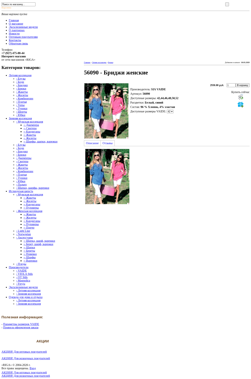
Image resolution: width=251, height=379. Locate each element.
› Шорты (21, 111)
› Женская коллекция (29, 211)
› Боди (20, 81)
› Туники (21, 108)
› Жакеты (22, 91)
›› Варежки (30, 260)
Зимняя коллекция (20, 118)
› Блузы (21, 78)
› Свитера (22, 161)
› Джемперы (23, 158)
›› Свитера (30, 128)
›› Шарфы (30, 257)
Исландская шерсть (21, 191)
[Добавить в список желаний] (240, 104)
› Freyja (20, 283)
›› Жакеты (30, 134)
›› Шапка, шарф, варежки (39, 240)
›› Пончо (29, 227)
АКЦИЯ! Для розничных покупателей (25, 358)
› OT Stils (22, 277)
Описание (92, 143)
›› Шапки (29, 247)
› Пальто (21, 184)
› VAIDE (21, 270)
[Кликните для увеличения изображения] (106, 110)
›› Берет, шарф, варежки (38, 244)
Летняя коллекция (20, 75)
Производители (18, 267)
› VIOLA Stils (24, 273)
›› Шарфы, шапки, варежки (41, 141)
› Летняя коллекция (28, 290)
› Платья (21, 101)
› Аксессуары (24, 237)
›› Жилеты (30, 138)
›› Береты (29, 250)
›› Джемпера (31, 125)
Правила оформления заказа (20, 327)
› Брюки (21, 88)
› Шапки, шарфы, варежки (32, 187)
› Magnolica (23, 280)
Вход (33, 368)
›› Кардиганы (32, 131)
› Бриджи (22, 85)
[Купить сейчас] (240, 97)
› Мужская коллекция (29, 121)
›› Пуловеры (31, 207)
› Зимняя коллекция (28, 293)
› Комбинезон (24, 98)
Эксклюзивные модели (23, 287)
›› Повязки (30, 254)
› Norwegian (23, 234)
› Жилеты (22, 95)
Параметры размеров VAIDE (21, 324)
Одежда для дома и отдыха (25, 297)
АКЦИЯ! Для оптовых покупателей (24, 351)
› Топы (20, 105)
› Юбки (20, 115)
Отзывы (108, 143)
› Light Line (23, 230)
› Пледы (21, 264)
